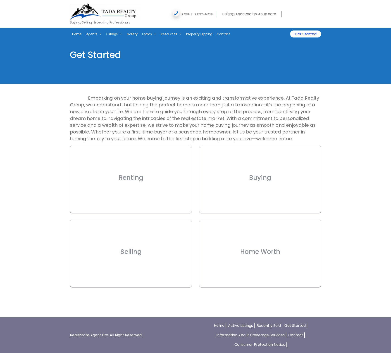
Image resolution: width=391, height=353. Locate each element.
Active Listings (240, 325)
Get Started (306, 34)
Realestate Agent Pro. (89, 335)
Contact (223, 34)
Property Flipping (199, 34)
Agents (91, 34)
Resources (169, 34)
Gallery (132, 34)
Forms (147, 34)
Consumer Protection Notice (259, 344)
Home (77, 34)
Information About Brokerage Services (250, 335)
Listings (112, 34)
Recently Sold (269, 325)
